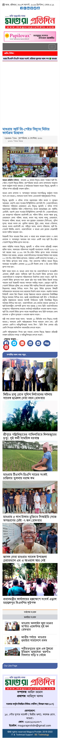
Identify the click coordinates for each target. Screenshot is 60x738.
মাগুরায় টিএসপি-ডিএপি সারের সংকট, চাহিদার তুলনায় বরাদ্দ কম (25, 476)
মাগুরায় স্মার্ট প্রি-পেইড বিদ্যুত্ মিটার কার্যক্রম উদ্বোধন (26, 131)
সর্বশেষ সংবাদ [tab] (30, 612)
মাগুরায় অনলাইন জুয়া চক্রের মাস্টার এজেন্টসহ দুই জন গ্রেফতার (37, 626)
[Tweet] (14, 343)
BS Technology (41, 735)
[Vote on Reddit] (38, 343)
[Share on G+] (22, 343)
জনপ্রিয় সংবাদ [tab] (30, 617)
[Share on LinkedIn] (30, 343)
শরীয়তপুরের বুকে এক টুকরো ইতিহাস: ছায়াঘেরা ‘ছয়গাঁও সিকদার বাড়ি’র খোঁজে (37, 652)
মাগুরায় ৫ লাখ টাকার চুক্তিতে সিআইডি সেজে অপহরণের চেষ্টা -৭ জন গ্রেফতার (30, 518)
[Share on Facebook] (6, 343)
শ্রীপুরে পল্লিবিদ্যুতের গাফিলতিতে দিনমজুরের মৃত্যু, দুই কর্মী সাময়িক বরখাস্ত (30, 436)
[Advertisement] (30, 93)
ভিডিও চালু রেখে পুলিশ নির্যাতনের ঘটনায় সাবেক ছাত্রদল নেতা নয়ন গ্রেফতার (27, 396)
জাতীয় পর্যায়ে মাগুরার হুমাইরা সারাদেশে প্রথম (34, 638)
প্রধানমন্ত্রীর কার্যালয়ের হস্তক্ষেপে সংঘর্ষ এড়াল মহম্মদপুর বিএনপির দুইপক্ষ (30, 601)
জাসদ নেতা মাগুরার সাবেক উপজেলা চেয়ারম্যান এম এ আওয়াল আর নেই (25, 558)
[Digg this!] (46, 343)
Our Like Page (10, 666)
